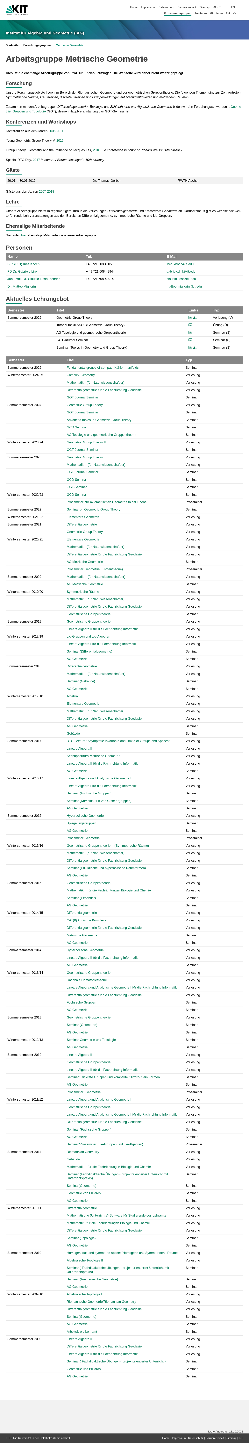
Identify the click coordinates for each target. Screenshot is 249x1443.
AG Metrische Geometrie (85, 562)
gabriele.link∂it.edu (181, 271)
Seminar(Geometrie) (81, 1186)
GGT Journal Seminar (82, 397)
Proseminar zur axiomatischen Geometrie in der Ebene (106, 502)
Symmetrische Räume (83, 592)
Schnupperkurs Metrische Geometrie (93, 756)
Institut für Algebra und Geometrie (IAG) (45, 33)
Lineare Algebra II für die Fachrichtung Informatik (102, 629)
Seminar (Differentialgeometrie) (89, 651)
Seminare (201, 13)
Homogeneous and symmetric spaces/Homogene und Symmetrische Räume (122, 1253)
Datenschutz (166, 7)
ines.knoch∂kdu (180, 264)
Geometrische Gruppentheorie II (90, 973)
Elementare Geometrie (83, 517)
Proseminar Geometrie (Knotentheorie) (95, 569)
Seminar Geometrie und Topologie (91, 1040)
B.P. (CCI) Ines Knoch (23, 264)
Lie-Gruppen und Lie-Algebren (88, 636)
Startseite (12, 45)
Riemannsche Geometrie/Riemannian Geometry (101, 1302)
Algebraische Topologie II (85, 1260)
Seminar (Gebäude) (81, 681)
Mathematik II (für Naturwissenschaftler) (96, 465)
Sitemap (204, 7)
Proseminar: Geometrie (84, 1092)
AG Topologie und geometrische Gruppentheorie (101, 435)
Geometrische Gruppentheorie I (89, 1017)
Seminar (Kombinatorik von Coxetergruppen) (99, 801)
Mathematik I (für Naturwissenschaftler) (95, 382)
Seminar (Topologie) (81, 1238)
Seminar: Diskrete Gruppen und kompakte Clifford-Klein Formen (113, 1077)
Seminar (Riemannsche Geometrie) (92, 1279)
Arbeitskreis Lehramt (82, 1331)
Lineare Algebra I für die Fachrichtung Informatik (102, 644)
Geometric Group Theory (85, 405)
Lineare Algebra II (79, 748)
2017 (36, 160)
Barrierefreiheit (187, 7)
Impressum (148, 7)
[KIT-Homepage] (17, 10)
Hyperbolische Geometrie (85, 816)
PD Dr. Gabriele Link (22, 271)
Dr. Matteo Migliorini (22, 286)
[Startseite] (242, 13)
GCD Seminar (77, 427)
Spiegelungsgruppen (81, 823)
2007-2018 (46, 191)
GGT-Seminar (77, 487)
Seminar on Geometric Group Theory (93, 509)
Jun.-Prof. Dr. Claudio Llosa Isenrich (33, 279)
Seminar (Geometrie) (82, 1025)
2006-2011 (55, 131)
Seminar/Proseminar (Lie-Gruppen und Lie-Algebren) (105, 1144)
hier (24, 235)
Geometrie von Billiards (84, 1193)
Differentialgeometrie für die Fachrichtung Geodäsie (104, 390)
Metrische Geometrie (69, 45)
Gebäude (73, 733)
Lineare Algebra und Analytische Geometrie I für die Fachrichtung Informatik (122, 987)
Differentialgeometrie (82, 524)
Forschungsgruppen (177, 13)
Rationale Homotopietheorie (87, 980)
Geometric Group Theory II (86, 442)
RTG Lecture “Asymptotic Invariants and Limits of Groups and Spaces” (118, 741)
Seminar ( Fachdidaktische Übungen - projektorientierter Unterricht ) (116, 1361)
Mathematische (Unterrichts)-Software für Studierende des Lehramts (116, 1215)
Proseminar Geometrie (83, 838)
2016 (59, 140)
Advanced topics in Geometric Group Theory (99, 420)
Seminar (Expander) (81, 898)
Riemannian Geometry (83, 1152)
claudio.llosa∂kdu (181, 279)
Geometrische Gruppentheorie (88, 614)
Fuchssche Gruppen (81, 1002)
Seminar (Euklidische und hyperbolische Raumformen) (106, 868)
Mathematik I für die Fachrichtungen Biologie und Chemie (108, 1223)
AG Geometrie (77, 659)
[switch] (242, 7)
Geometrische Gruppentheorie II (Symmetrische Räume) (108, 845)
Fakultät (231, 13)
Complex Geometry (81, 375)
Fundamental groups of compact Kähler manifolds (103, 367)
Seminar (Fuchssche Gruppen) (89, 793)
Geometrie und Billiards (84, 1369)
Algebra (72, 696)
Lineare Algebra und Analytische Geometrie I (99, 778)
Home (134, 7)
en (233, 7)
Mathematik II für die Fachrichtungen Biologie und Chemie (109, 890)
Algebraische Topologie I (84, 1294)
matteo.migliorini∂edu (184, 286)
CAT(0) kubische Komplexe (86, 920)
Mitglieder (216, 13)
